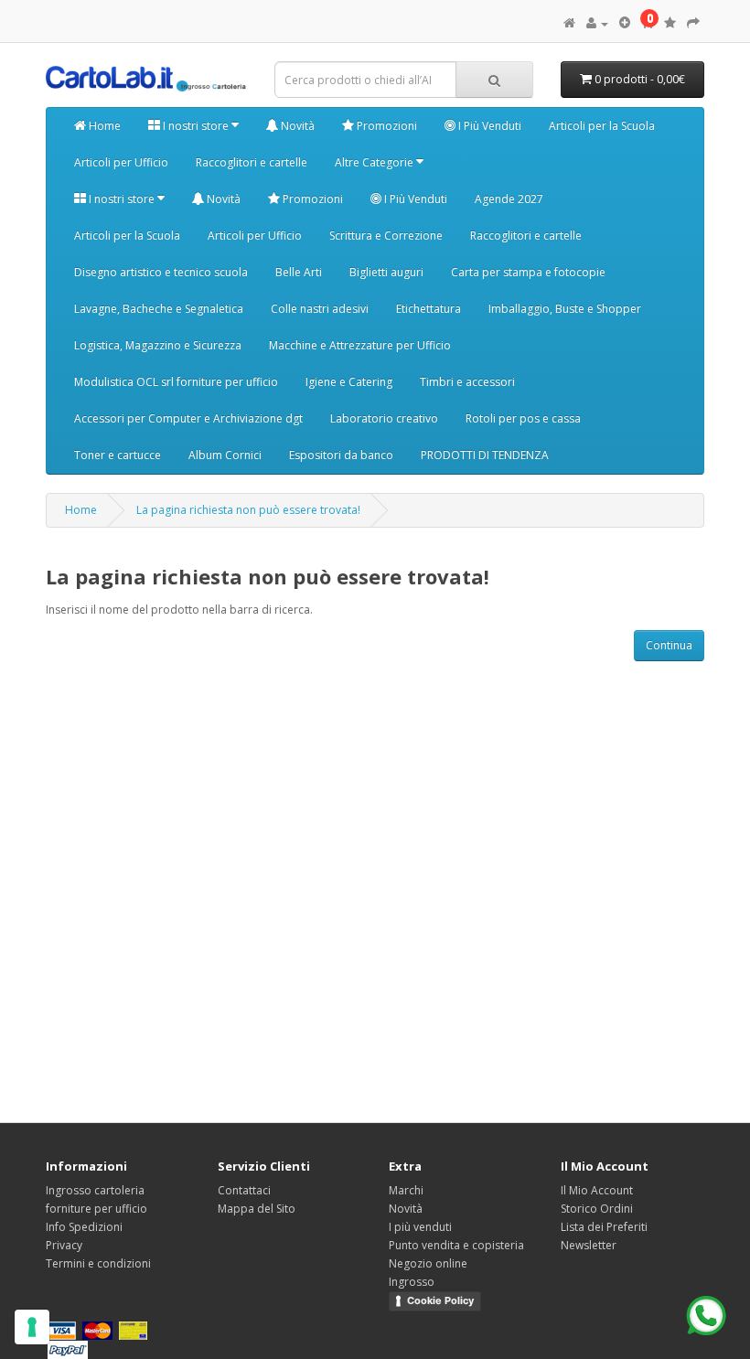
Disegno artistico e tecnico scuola (161, 272)
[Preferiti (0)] (670, 23)
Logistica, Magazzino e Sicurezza (157, 345)
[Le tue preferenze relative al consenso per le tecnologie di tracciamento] (32, 1327)
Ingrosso (411, 1281)
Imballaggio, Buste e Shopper (564, 308)
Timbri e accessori (467, 382)
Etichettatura (428, 308)
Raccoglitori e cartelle (251, 162)
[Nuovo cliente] (624, 23)
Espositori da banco (341, 455)
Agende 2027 (509, 199)
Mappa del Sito (256, 1208)
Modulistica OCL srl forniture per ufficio (176, 382)
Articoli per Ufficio (121, 162)
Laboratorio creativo (384, 418)
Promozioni (385, 126)
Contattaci (244, 1190)
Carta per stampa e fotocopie (528, 272)
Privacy (64, 1245)
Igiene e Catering (348, 382)
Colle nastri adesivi (320, 308)
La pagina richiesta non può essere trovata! (248, 510)
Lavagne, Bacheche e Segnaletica (158, 308)
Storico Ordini (597, 1208)
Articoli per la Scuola (602, 126)
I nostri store (195, 126)
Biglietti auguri (386, 272)
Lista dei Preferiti (604, 1227)
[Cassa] (693, 23)
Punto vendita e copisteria (456, 1245)
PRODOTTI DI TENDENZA (485, 455)
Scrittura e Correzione (386, 235)
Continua (669, 645)
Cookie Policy (440, 1300)
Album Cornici (225, 455)
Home (103, 126)
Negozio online (428, 1263)
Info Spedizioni (84, 1227)
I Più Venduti (488, 126)
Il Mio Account (597, 1190)
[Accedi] (597, 23)
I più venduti (420, 1227)
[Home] (569, 23)
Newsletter (588, 1245)
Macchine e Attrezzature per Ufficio (360, 345)
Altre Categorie (375, 162)
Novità (296, 126)
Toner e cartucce (117, 455)
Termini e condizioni (98, 1263)
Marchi (406, 1190)
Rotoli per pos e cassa (523, 418)
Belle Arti (298, 272)
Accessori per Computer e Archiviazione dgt (188, 418)
